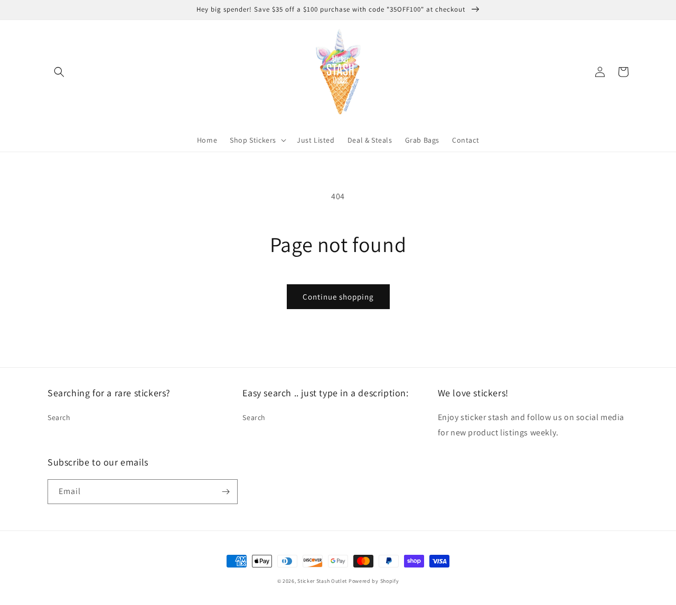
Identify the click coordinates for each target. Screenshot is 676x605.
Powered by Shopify (374, 581)
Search (59, 417)
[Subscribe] (225, 491)
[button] (59, 71)
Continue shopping (338, 297)
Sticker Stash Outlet (322, 581)
